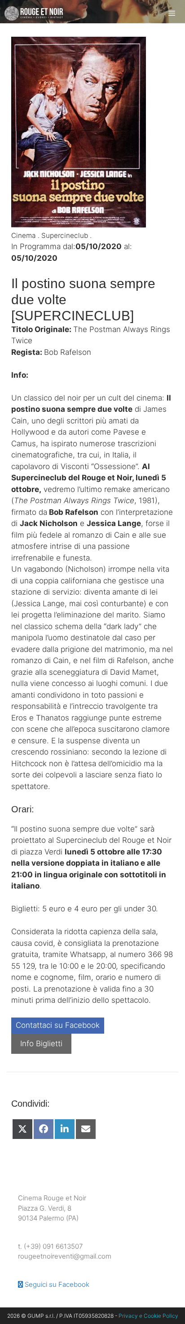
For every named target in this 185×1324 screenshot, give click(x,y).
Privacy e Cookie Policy (148, 1315)
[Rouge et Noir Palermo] (33, 13)
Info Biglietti (41, 1043)
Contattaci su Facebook (58, 1025)
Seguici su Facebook (56, 1284)
